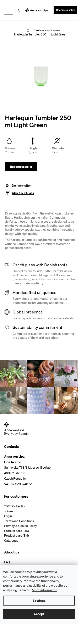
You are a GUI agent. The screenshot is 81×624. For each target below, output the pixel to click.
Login (8, 516)
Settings (39, 600)
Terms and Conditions (19, 521)
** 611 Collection (15, 506)
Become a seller (65, 10)
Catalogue (11, 540)
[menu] (8, 10)
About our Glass (23, 193)
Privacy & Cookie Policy (20, 526)
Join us (8, 511)
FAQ (7, 562)
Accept (38, 614)
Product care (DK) (16, 531)
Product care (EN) (16, 535)
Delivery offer (21, 186)
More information (44, 590)
